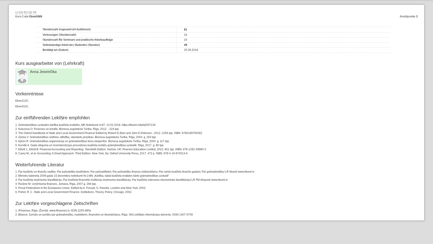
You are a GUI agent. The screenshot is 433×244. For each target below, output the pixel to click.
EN (21, 12)
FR (35, 12)
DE (30, 12)
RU (26, 12)
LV (16, 12)
